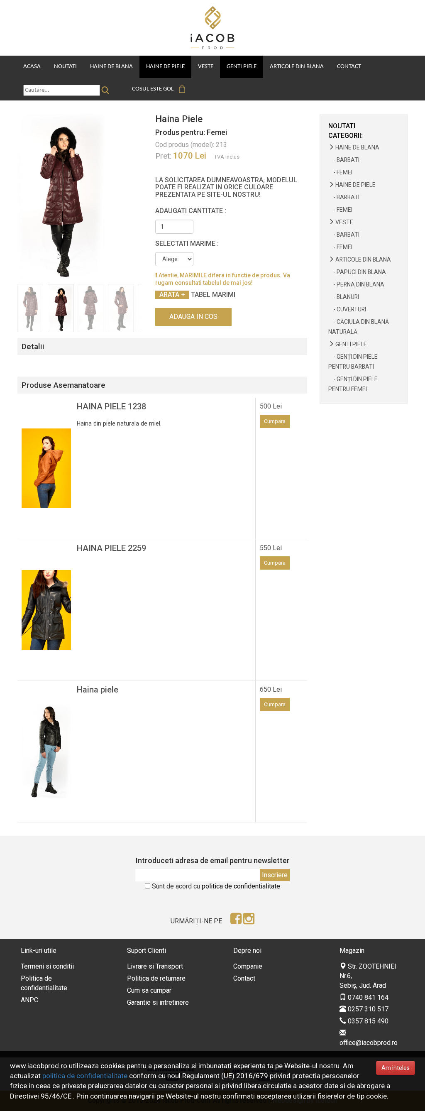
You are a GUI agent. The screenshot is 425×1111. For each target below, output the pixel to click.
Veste (205, 67)
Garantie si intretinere (158, 1002)
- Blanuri (343, 297)
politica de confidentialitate (241, 886)
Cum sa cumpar (149, 990)
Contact (349, 67)
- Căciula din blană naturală (358, 326)
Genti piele (241, 67)
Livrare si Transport (155, 966)
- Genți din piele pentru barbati (353, 361)
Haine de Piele (165, 67)
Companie (247, 966)
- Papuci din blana (357, 272)
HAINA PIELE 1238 (111, 406)
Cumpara (275, 421)
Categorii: (345, 135)
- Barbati (343, 160)
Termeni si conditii (47, 966)
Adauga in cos (193, 317)
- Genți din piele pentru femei (353, 384)
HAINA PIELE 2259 (111, 548)
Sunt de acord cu (216, 886)
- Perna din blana (356, 284)
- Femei (340, 172)
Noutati (65, 67)
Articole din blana (297, 67)
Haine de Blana (111, 67)
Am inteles (395, 1068)
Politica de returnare (156, 978)
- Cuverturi (347, 309)
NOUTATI (341, 126)
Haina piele (97, 690)
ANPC (29, 1000)
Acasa (32, 67)
